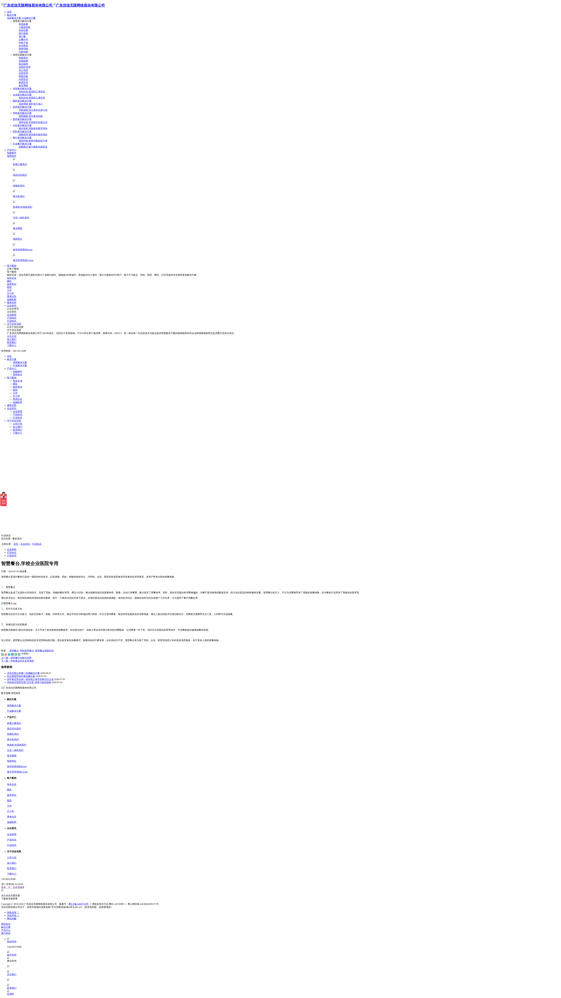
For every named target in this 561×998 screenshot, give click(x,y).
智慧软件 (17, 374)
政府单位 (17, 387)
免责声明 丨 (13, 915)
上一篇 (16, 658)
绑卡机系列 (13, 739)
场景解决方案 (14, 18)
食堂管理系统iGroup (17, 772)
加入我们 (17, 427)
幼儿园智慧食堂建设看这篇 (21, 676)
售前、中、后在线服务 (13, 887)
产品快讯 (17, 414)
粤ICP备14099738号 (79, 904)
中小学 (16, 396)
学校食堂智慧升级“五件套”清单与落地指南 (29, 682)
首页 (9, 356)
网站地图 (11, 918)
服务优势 (11, 405)
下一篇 (17, 661)
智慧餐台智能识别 (44, 650)
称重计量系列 (14, 723)
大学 (15, 393)
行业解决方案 (29, 18)
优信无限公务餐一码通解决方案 (23, 673)
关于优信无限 (14, 420)
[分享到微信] (16, 654)
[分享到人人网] (12, 654)
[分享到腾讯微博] (9, 654)
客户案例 (11, 377)
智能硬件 (17, 371)
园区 (15, 384)
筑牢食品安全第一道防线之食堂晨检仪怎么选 (30, 679)
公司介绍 (17, 423)
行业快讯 (17, 417)
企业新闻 (17, 411)
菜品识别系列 (14, 728)
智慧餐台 (14, 650)
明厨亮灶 (11, 761)
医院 (15, 390)
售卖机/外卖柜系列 (16, 745)
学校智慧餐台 (27, 650)
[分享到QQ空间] (2, 654)
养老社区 (17, 399)
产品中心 (11, 368)
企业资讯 (11, 408)
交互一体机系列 (15, 750)
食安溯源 (11, 755)
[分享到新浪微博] (6, 654)
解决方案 (11, 359)
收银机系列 (13, 734)
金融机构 (17, 402)
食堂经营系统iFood (16, 766)
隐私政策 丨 (13, 912)
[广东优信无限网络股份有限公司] (53, 5)
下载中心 (17, 433)
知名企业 (17, 381)
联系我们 (17, 430)
